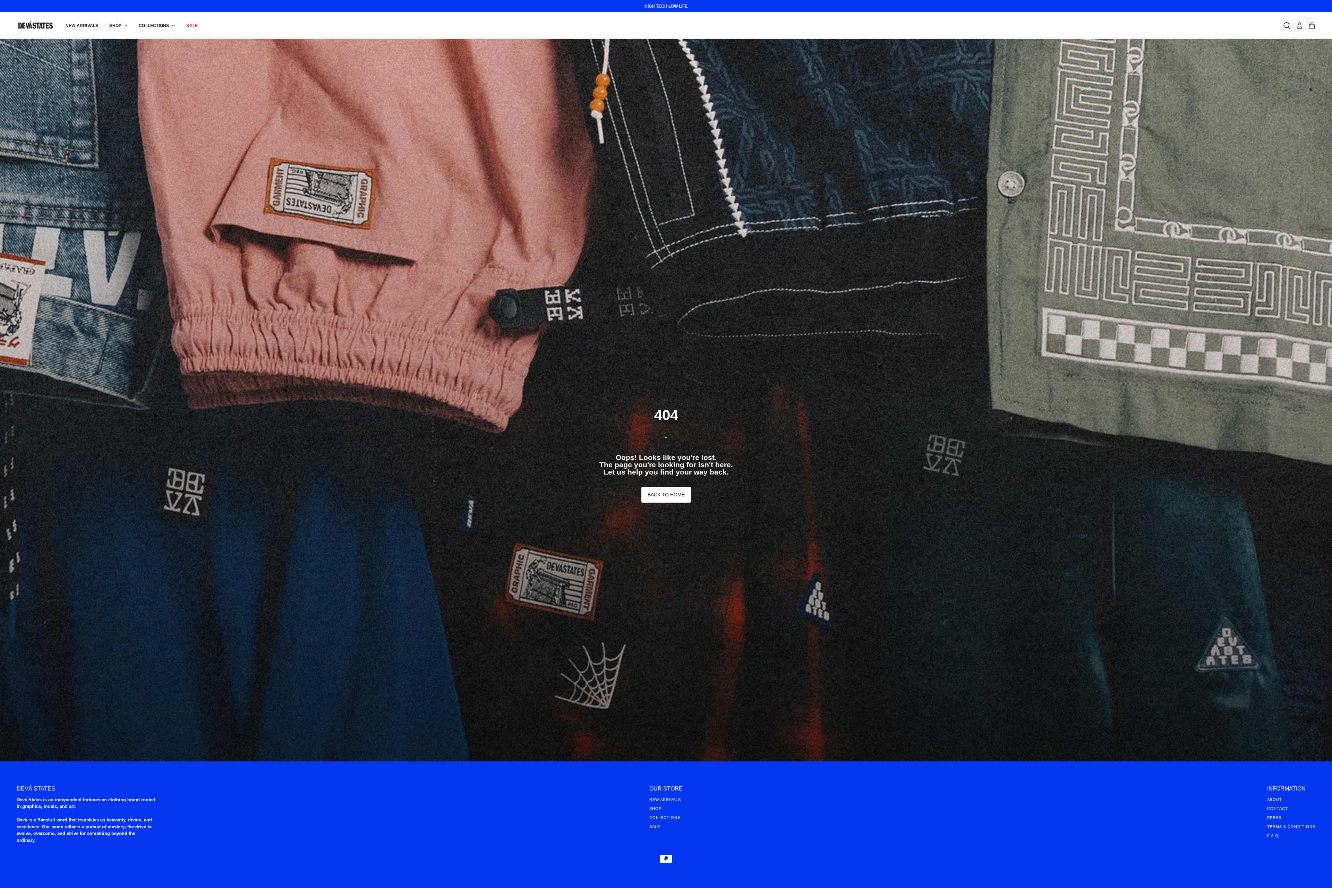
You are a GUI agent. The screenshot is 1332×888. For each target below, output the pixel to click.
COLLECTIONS (664, 818)
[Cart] (1311, 25)
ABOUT (1274, 799)
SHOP (655, 808)
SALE (654, 827)
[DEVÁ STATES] (35, 25)
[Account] (1299, 25)
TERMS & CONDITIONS (1291, 827)
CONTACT (1277, 808)
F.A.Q (1273, 836)
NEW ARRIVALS (665, 799)
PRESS (1274, 818)
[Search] (1286, 25)
